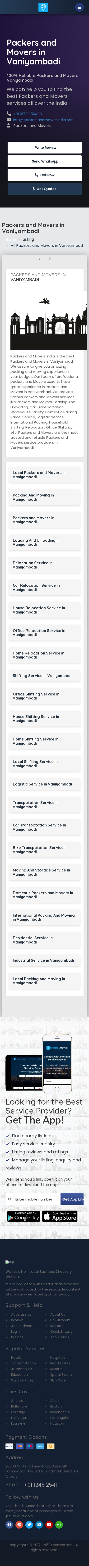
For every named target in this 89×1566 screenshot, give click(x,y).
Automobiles (21, 1369)
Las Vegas (19, 1417)
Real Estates (60, 1363)
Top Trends (59, 1337)
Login (15, 1331)
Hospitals (57, 1357)
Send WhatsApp (45, 161)
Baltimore (19, 1406)
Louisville (18, 1423)
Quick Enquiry (61, 1331)
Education (19, 1374)
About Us (57, 1314)
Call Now (46, 175)
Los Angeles (60, 1417)
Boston (56, 1406)
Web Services (22, 1380)
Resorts (56, 1369)
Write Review (45, 147)
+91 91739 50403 (27, 113)
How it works (60, 1320)
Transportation (23, 1363)
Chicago (18, 1412)
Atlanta (17, 1400)
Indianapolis (60, 1412)
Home (10, 239)
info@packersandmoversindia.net (43, 119)
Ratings (17, 1337)
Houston (57, 1423)
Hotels (16, 1357)
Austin (55, 1400)
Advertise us (21, 1314)
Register (57, 1325)
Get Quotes (46, 188)
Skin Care (58, 1380)
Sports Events (61, 1374)
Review (17, 1320)
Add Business (22, 1325)
